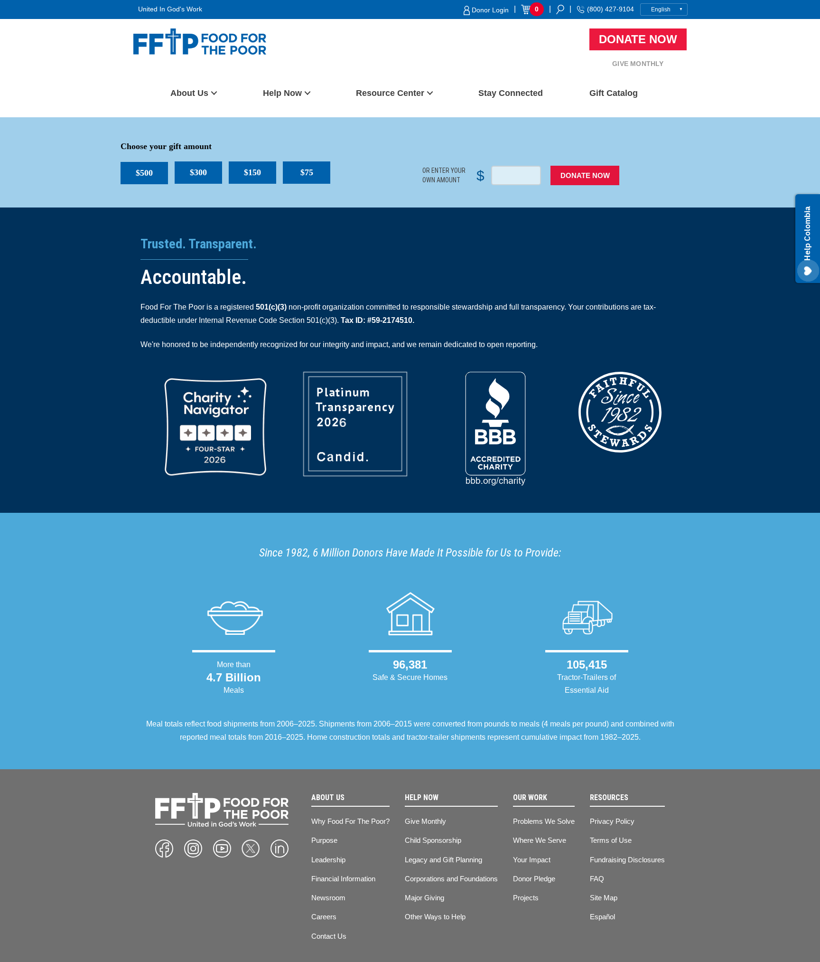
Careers (323, 917)
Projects (526, 898)
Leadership (328, 860)
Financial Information (343, 879)
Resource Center (390, 93)
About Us (189, 93)
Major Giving (424, 898)
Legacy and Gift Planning (443, 860)
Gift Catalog (613, 93)
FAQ (597, 879)
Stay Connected (510, 93)
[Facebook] (164, 848)
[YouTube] (222, 848)
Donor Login (489, 10)
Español (602, 917)
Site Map (603, 898)
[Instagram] (193, 848)
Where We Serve (539, 840)
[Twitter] (251, 848)
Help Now (282, 93)
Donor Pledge (534, 879)
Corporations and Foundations (451, 879)
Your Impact (531, 860)
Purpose (324, 840)
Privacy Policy (612, 821)
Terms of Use (611, 840)
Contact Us (328, 936)
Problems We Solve (544, 821)
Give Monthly (637, 63)
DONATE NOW (585, 175)
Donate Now (638, 39)
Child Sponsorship (433, 840)
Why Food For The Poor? (350, 821)
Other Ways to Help (435, 917)
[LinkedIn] (279, 848)
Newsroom (328, 898)
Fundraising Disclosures (627, 860)
